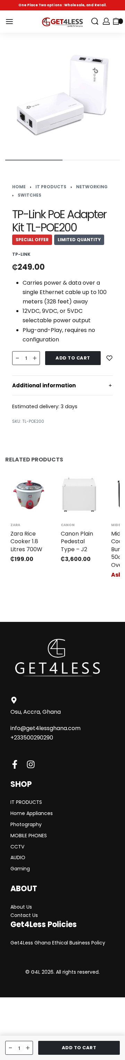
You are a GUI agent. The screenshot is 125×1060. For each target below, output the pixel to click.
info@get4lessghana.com (45, 728)
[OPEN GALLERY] (62, 95)
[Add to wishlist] (109, 358)
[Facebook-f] (14, 764)
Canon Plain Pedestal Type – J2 (77, 541)
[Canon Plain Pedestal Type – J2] (79, 494)
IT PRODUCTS (50, 187)
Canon (68, 525)
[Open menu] (9, 21)
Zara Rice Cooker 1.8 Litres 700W (26, 541)
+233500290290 (31, 738)
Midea (117, 525)
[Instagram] (30, 764)
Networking (92, 187)
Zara (15, 525)
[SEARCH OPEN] (95, 21)
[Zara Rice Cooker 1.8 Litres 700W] (28, 494)
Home (19, 187)
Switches (29, 195)
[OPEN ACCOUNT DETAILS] (106, 21)
